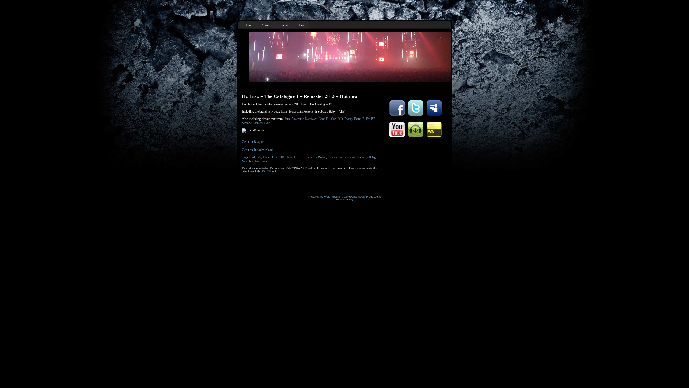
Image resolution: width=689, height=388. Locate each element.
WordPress (331, 196)
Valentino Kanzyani (304, 119)
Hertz (286, 119)
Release (332, 168)
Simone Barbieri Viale (256, 123)
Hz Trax (299, 157)
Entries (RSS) (344, 199)
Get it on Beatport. (253, 142)
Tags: (245, 157)
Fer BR (370, 119)
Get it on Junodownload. (257, 150)
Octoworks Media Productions (362, 196)
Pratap (348, 119)
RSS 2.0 (266, 170)
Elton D (324, 119)
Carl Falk (337, 119)
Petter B (359, 119)
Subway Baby (366, 157)
